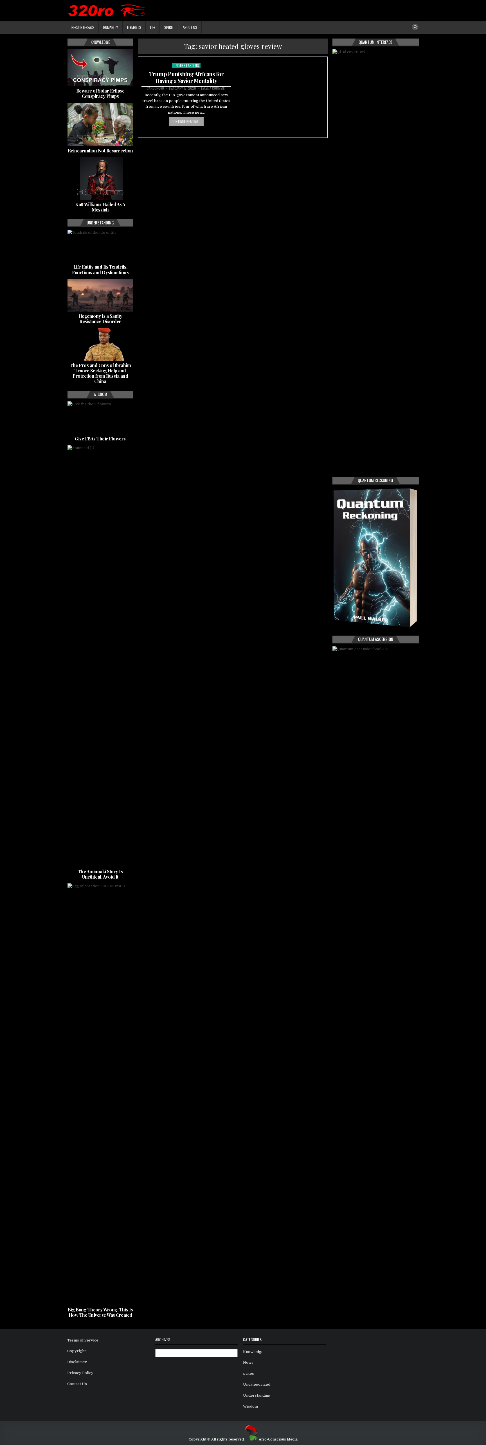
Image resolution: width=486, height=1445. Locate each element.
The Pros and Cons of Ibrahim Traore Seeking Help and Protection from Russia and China (100, 373)
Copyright (76, 1351)
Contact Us (77, 1384)
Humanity (110, 27)
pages (248, 1373)
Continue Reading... (186, 121)
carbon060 (155, 88)
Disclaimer (77, 1362)
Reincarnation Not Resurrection (100, 151)
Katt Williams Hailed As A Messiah (100, 207)
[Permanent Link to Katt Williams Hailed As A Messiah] (100, 178)
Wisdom (250, 1406)
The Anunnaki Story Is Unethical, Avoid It (100, 874)
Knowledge (253, 1352)
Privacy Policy (80, 1373)
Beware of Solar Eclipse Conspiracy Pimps (100, 93)
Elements (134, 27)
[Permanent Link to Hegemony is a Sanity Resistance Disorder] (100, 295)
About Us (190, 27)
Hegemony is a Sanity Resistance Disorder (100, 318)
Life (152, 27)
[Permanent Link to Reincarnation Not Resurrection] (100, 124)
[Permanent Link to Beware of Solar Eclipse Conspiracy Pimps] (100, 67)
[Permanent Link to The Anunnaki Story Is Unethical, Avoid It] (100, 656)
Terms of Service (82, 1340)
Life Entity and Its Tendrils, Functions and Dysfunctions (100, 269)
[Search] (415, 27)
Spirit (169, 27)
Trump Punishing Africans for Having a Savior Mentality (186, 77)
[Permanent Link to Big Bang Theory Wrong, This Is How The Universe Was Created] (100, 1094)
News (248, 1362)
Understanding (186, 65)
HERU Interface (82, 27)
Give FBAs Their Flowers (100, 439)
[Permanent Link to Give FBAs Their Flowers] (100, 417)
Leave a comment (213, 88)
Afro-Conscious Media (278, 1439)
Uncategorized (256, 1384)
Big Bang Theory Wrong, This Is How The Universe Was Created (100, 1312)
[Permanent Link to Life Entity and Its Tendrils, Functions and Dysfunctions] (100, 246)
